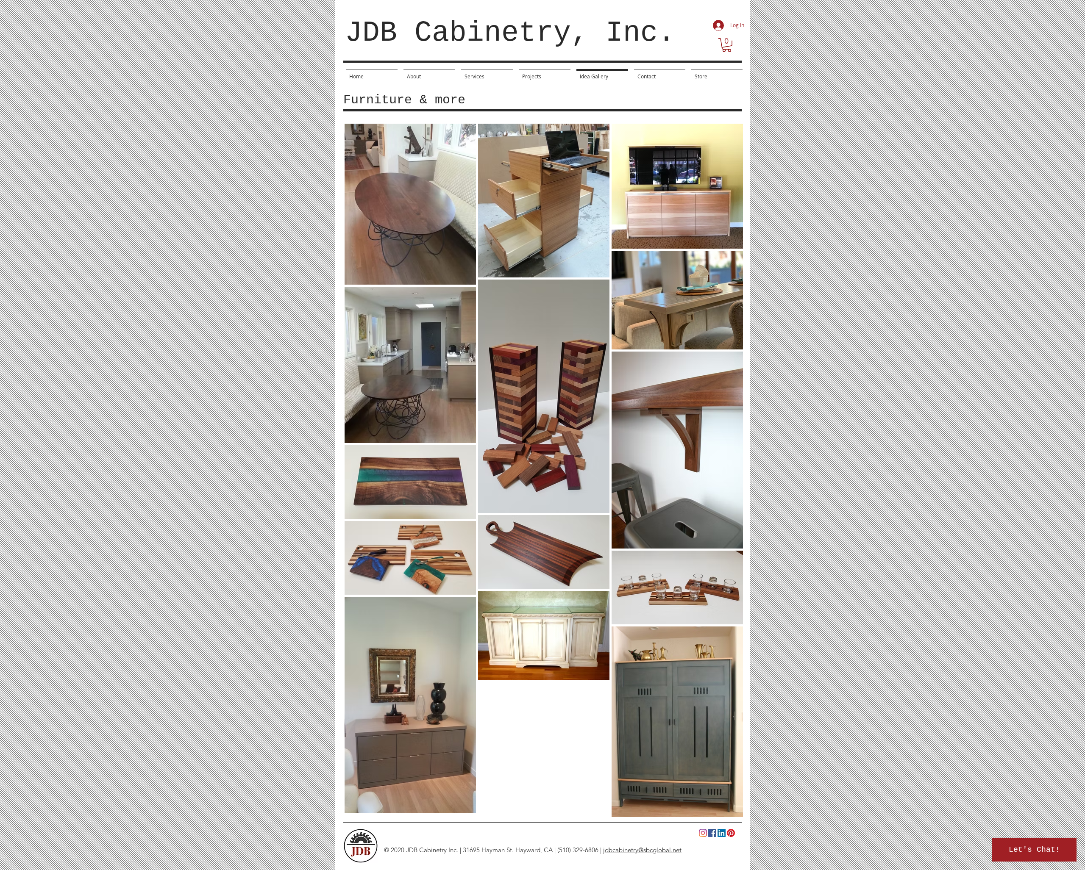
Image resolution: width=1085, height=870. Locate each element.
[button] (726, 45)
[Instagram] (703, 833)
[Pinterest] (731, 833)
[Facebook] (712, 833)
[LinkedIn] (722, 833)
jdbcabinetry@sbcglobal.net (642, 850)
